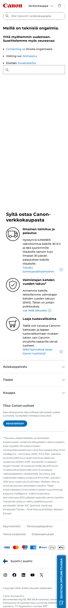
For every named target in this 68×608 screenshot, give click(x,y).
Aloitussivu (29, 56)
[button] (61, 581)
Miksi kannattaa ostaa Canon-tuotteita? (37, 351)
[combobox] (34, 16)
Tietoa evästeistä (14, 534)
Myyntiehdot (12, 526)
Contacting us (15, 49)
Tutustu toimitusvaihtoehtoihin (38, 269)
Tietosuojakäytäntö (40, 526)
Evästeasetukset (43, 534)
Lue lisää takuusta (35, 310)
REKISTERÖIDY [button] (15, 423)
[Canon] (12, 6)
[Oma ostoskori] (59, 5)
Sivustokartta (27, 63)
